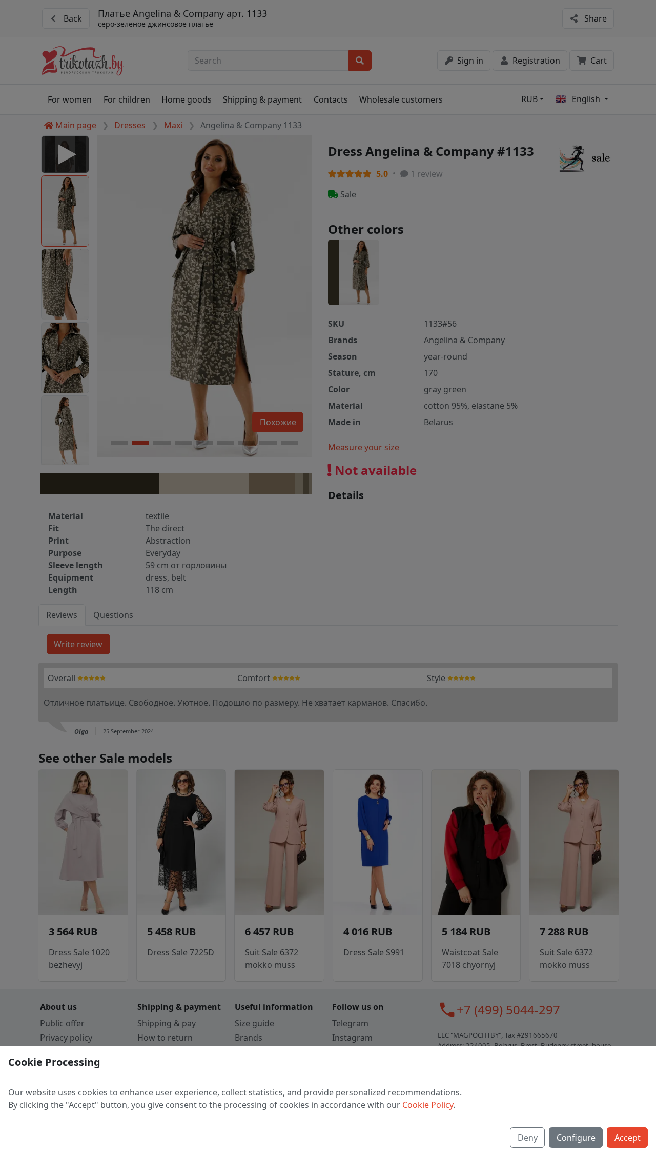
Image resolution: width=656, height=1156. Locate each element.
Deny (528, 1137)
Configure (576, 1137)
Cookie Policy (427, 1104)
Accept (627, 1137)
